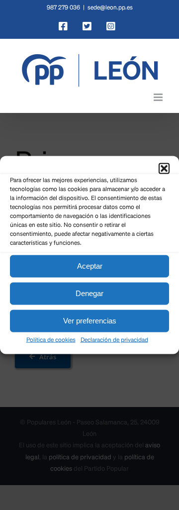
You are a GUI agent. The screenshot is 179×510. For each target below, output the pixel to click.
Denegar (89, 293)
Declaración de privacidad (114, 340)
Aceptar (89, 266)
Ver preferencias (89, 320)
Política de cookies (51, 340)
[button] (164, 168)
